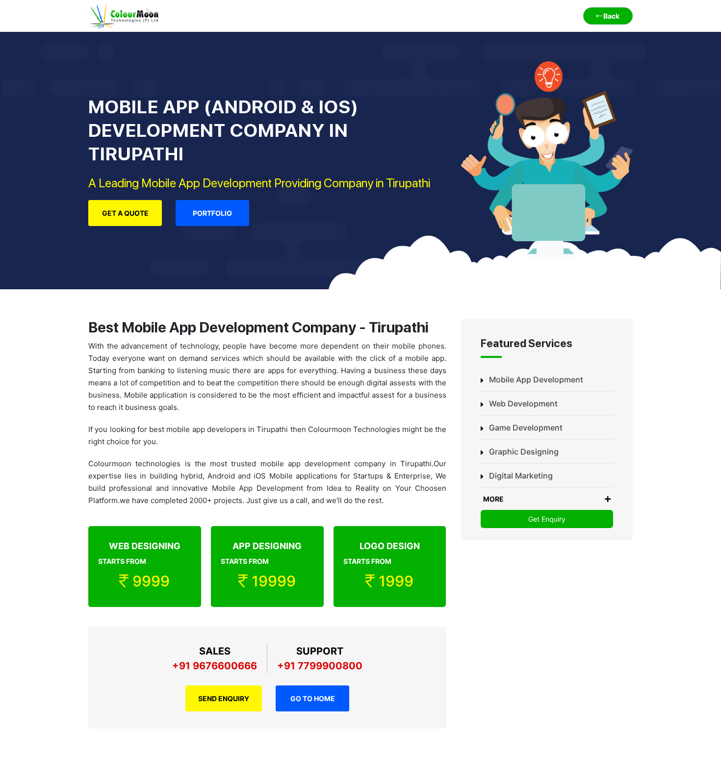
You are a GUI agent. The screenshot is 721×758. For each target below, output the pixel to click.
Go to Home (312, 698)
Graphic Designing (524, 451)
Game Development (526, 427)
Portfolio (212, 213)
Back (610, 16)
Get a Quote (125, 213)
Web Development (523, 403)
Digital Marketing (521, 475)
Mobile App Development (536, 379)
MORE (493, 499)
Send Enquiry (223, 698)
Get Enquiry (547, 519)
